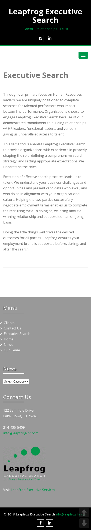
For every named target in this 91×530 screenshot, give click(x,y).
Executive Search (17, 334)
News (8, 345)
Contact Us (12, 328)
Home (8, 339)
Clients (9, 323)
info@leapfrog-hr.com (20, 433)
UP (84, 512)
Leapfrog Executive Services (33, 489)
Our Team (12, 350)
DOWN (84, 523)
